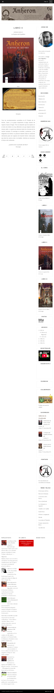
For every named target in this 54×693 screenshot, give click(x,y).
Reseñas (41, 96)
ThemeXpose (12, 691)
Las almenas (42, 527)
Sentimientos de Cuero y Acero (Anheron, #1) (47, 422)
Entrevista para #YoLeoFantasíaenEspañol (12, 599)
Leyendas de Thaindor (44, 520)
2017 (41, 330)
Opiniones (41, 110)
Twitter (44, 157)
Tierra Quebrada (43, 501)
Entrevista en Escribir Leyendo (9, 615)
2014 (41, 343)
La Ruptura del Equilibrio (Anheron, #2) (47, 434)
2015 (41, 341)
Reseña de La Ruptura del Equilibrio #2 (10, 658)
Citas (40, 116)
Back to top (48, 691)
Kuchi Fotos (41, 511)
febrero (43, 332)
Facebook (40, 157)
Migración (43, 334)
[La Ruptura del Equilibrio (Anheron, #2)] (41, 434)
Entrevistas (41, 102)
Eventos (41, 104)
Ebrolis (40, 517)
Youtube (40, 162)
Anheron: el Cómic (12, 568)
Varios (40, 107)
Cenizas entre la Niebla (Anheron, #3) (47, 446)
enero (43, 336)
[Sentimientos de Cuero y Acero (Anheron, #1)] (41, 422)
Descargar (18, 146)
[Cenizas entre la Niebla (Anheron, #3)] (41, 446)
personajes (41, 113)
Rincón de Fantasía (43, 493)
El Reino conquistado (44, 514)
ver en (26, 543)
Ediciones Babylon (12, 672)
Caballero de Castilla (44, 508)
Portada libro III (11, 643)
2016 (41, 338)
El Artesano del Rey (43, 491)
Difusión (41, 99)
